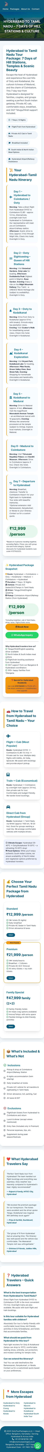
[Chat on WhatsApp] (37, 1445)
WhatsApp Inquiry (23, 635)
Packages (14, 9)
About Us (25, 9)
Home (5, 9)
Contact (35, 9)
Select (11, 935)
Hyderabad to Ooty (11, 1403)
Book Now (23, 626)
